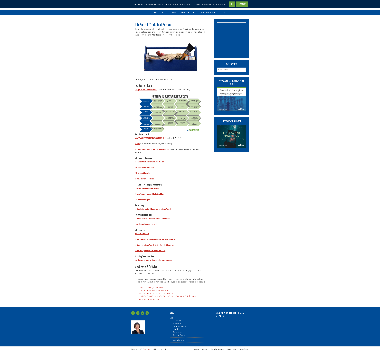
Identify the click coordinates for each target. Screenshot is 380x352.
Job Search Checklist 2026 (144, 167)
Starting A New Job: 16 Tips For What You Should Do (153, 260)
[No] (378, 4)
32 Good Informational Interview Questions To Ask (153, 209)
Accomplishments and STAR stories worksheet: (152, 149)
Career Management (180, 326)
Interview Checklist (142, 234)
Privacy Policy (231, 349)
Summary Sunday (179, 335)
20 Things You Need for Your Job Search (149, 162)
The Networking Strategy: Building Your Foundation (156, 293)
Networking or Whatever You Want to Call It (153, 290)
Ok (232, 4)
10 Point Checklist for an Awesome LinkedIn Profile (153, 219)
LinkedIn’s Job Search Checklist (146, 224)
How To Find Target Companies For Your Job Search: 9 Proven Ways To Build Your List (168, 296)
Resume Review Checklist (144, 179)
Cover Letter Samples (143, 200)
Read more (242, 4)
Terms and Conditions (217, 349)
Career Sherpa (147, 349)
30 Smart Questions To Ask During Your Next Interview (154, 245)
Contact (196, 349)
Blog (171, 318)
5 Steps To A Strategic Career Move (151, 288)
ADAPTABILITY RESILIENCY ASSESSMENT (150, 138)
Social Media (177, 332)
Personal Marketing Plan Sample (147, 188)
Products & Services (177, 340)
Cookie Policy (243, 349)
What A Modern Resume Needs (149, 299)
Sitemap (205, 349)
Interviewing (177, 323)
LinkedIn (176, 329)
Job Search (177, 320)
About (172, 313)
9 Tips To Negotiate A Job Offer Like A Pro (150, 251)
